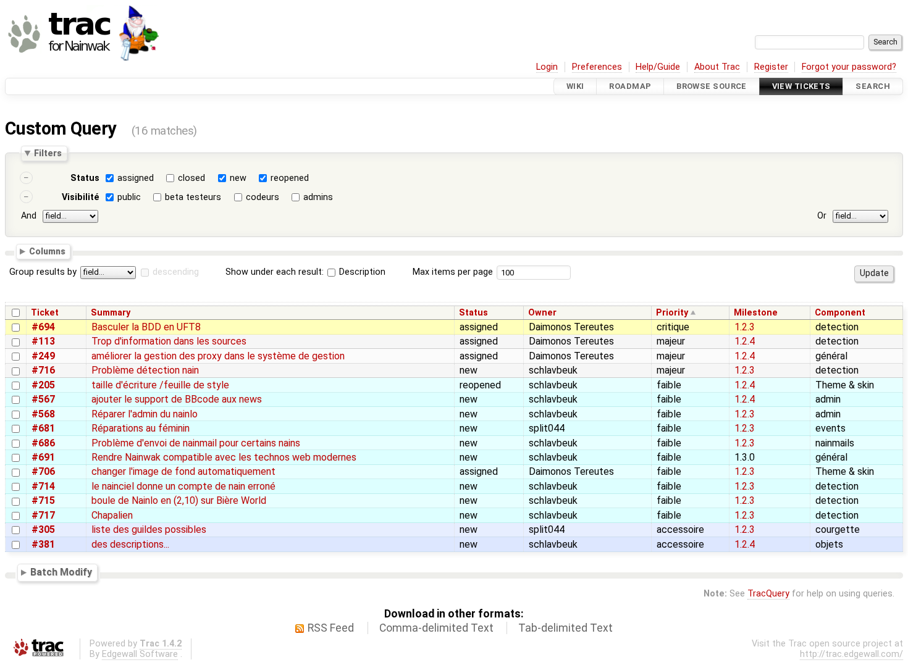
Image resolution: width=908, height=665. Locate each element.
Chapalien (112, 515)
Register (771, 67)
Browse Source (711, 86)
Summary (110, 312)
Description (361, 272)
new (238, 178)
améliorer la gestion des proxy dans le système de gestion (218, 356)
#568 (43, 414)
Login (547, 67)
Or (821, 216)
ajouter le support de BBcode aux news (176, 399)
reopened (290, 178)
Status (84, 178)
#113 (43, 341)
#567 (43, 399)
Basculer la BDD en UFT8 (146, 327)
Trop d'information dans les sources (168, 341)
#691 (43, 457)
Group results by (43, 272)
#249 (43, 356)
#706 (43, 471)
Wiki (575, 86)
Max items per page (453, 272)
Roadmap (630, 86)
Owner (542, 312)
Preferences (597, 67)
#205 (43, 385)
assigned (135, 178)
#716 (43, 370)
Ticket (45, 312)
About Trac (717, 67)
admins (318, 197)
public (129, 197)
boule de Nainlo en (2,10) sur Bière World (178, 500)
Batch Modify (61, 573)
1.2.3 (744, 327)
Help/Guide (658, 67)
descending (176, 272)
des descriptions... (130, 544)
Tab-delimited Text (565, 628)
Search (872, 86)
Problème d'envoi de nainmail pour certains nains (195, 443)
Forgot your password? (849, 67)
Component (840, 312)
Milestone (756, 312)
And (28, 216)
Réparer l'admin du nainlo (144, 414)
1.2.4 (744, 341)
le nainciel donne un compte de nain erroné (183, 486)
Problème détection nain (145, 370)
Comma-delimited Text (436, 628)
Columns (47, 251)
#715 (43, 500)
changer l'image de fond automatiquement (183, 471)
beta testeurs (193, 197)
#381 (43, 544)
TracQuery (768, 593)
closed (191, 178)
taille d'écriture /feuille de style (160, 385)
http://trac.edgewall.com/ (851, 654)
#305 (43, 529)
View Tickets (801, 86)
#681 (43, 428)
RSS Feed (331, 628)
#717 (43, 515)
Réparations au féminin (140, 428)
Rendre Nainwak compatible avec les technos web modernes (223, 457)
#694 (43, 327)
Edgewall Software (140, 654)
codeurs (262, 197)
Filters (48, 153)
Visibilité (80, 197)
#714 (43, 486)
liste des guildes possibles (148, 529)
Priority (672, 312)
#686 (43, 443)
